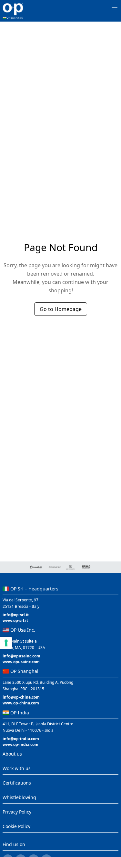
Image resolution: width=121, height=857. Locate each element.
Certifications (17, 783)
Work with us (17, 768)
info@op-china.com (21, 697)
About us (12, 754)
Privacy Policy (17, 812)
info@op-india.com (21, 738)
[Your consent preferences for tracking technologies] (6, 643)
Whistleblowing (19, 797)
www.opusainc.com (21, 661)
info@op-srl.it (16, 614)
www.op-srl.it (15, 620)
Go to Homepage (61, 309)
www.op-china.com (21, 703)
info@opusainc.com (21, 656)
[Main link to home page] (13, 11)
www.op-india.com (20, 744)
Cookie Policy (16, 826)
